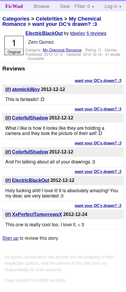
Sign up (10, 237)
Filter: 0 (82, 6)
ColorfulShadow (30, 117)
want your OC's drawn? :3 (64, 24)
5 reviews (96, 33)
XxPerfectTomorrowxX (37, 214)
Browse (42, 6)
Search (67, 6)
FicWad (14, 6)
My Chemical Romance (62, 50)
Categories (16, 19)
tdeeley (77, 33)
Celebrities (49, 19)
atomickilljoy (26, 89)
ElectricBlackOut (44, 33)
